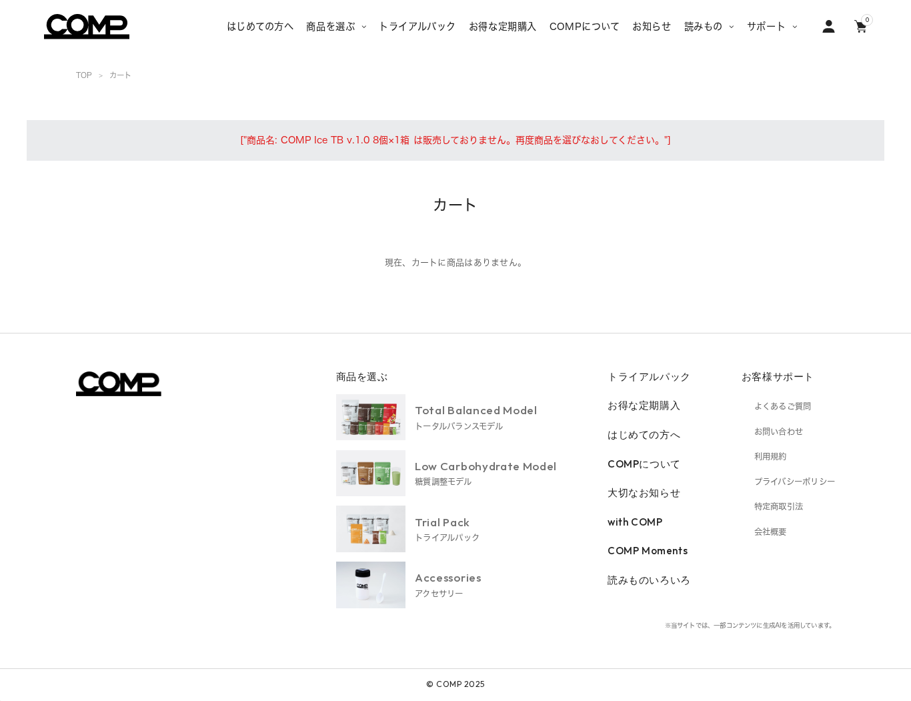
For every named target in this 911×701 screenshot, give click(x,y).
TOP (84, 75)
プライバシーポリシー (794, 482)
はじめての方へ (644, 435)
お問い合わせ (778, 432)
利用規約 (770, 456)
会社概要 (770, 532)
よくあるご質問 (783, 406)
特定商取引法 (778, 506)
